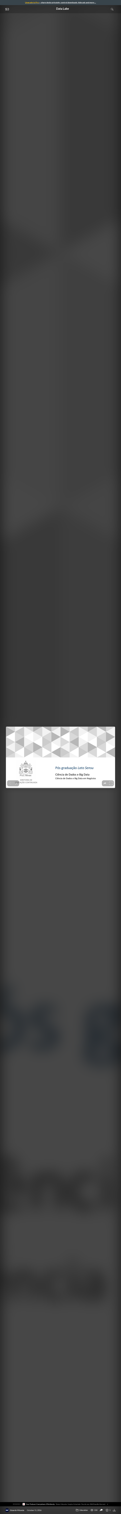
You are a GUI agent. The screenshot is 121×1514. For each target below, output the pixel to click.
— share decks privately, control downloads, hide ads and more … (60, 2)
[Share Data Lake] (101, 1510)
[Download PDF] (114, 1510)
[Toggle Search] (112, 9)
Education (83, 1510)
